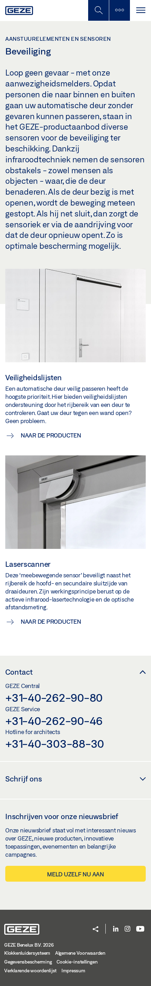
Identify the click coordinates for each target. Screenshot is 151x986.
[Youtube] (140, 929)
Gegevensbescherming (28, 962)
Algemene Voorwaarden (80, 953)
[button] (95, 930)
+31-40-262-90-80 (54, 697)
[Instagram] (127, 929)
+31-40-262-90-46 (54, 720)
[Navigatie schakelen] (140, 10)
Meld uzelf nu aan (75, 874)
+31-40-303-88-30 (54, 743)
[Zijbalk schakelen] (119, 10)
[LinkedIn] (116, 929)
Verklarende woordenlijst (30, 970)
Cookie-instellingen (77, 962)
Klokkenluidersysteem (27, 953)
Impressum (73, 970)
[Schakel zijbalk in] (98, 10)
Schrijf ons (23, 778)
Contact (19, 672)
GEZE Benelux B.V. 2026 (29, 945)
